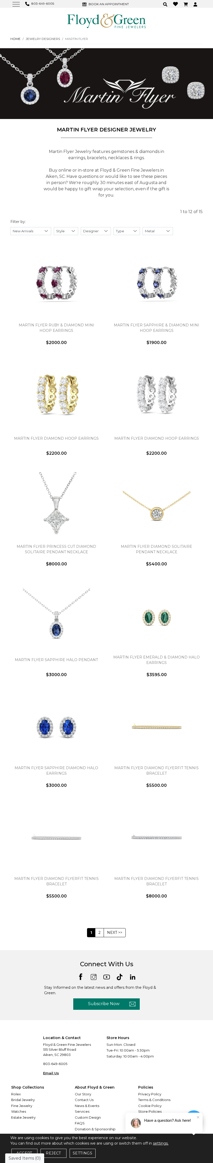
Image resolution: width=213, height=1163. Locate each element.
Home (15, 39)
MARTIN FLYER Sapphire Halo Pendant (56, 659)
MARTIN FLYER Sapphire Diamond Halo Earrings (56, 771)
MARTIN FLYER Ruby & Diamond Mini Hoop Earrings (56, 328)
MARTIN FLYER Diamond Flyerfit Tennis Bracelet (156, 771)
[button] (166, 4)
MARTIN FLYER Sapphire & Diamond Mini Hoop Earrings (156, 328)
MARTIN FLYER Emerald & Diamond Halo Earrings (156, 660)
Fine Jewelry (21, 1106)
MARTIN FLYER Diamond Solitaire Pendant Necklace (156, 549)
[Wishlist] (176, 4)
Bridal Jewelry (23, 1100)
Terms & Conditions (154, 1100)
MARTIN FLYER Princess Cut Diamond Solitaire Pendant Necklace (56, 549)
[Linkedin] (132, 976)
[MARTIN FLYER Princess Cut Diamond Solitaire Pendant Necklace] (56, 506)
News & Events (87, 1106)
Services (82, 1111)
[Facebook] (80, 976)
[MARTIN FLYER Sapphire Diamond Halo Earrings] (56, 727)
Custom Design (88, 1117)
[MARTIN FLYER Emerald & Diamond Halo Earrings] (156, 616)
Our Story (83, 1094)
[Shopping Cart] (186, 4)
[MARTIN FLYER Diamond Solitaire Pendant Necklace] (156, 506)
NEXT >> (114, 932)
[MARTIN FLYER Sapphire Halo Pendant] (56, 616)
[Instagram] (93, 976)
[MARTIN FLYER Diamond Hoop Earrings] (56, 395)
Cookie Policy (150, 1106)
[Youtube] (106, 976)
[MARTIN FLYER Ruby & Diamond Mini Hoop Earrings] (56, 284)
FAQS (80, 1123)
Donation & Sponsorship (95, 1129)
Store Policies (150, 1111)
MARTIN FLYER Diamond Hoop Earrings (56, 438)
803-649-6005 (55, 1064)
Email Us (51, 1073)
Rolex (16, 1094)
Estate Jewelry (23, 1117)
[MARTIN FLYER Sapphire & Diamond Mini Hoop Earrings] (156, 284)
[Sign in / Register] (196, 4)
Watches (18, 1111)
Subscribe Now (103, 1003)
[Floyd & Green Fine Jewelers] (106, 20)
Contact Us (84, 1100)
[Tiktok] (119, 976)
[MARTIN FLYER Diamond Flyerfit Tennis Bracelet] (156, 727)
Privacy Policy (149, 1094)
